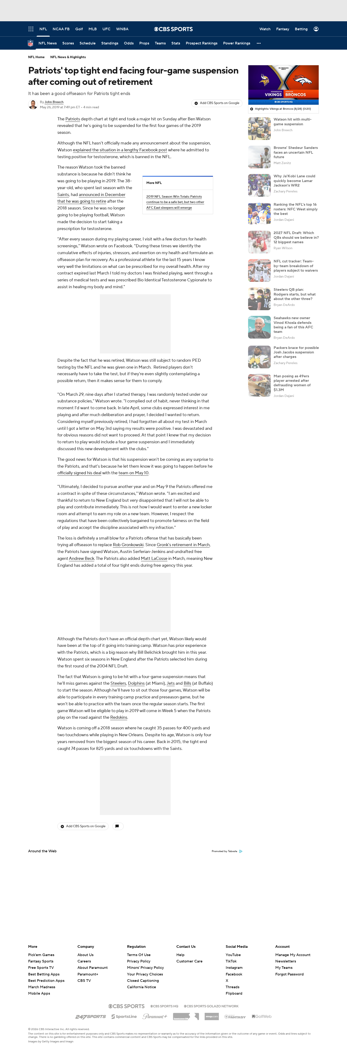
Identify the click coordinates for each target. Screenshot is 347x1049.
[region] (283, 85)
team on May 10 (133, 473)
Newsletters (285, 961)
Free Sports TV (41, 967)
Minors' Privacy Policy (145, 967)
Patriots (72, 119)
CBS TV (84, 980)
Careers (84, 961)
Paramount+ (87, 974)
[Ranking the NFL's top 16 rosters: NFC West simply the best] (259, 213)
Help (180, 955)
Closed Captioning (143, 976)
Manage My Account (292, 955)
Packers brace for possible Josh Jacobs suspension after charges (296, 352)
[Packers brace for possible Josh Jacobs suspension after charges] (259, 357)
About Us (85, 955)
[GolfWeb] (262, 1016)
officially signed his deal (79, 473)
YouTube (233, 955)
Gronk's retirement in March (183, 545)
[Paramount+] (155, 1015)
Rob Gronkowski (128, 545)
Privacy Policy (138, 961)
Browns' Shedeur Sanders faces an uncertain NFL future (296, 152)
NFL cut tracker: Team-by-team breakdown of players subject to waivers (296, 266)
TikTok (231, 961)
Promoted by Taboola (224, 851)
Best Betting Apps (43, 974)
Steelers (118, 683)
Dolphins (136, 683)
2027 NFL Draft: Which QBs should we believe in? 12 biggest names (296, 237)
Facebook (234, 974)
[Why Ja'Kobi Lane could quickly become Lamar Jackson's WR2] (259, 185)
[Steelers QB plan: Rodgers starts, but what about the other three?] (259, 298)
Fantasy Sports (40, 961)
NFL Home (36, 57)
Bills (187, 683)
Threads (232, 987)
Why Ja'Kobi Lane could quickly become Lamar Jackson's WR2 (294, 180)
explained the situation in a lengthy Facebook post (120, 150)
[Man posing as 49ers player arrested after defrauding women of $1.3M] (259, 385)
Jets (171, 683)
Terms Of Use (139, 955)
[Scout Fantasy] (235, 1016)
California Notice (141, 982)
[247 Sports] (90, 1015)
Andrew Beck (81, 558)
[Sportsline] (124, 1016)
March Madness (41, 987)
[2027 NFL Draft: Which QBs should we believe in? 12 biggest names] (259, 242)
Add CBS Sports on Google (219, 103)
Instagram (234, 967)
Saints (63, 194)
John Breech (54, 102)
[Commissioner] (186, 1014)
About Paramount (92, 967)
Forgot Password (289, 974)
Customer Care (189, 961)
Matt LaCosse (154, 558)
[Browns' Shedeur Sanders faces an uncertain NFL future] (259, 157)
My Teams (283, 967)
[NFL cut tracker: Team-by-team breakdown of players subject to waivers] (259, 270)
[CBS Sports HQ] (164, 1005)
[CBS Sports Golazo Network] (211, 1005)
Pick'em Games (41, 955)
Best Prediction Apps (46, 980)
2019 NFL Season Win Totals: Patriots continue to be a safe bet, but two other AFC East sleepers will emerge (175, 202)
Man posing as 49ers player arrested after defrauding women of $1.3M (292, 383)
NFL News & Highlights (68, 57)
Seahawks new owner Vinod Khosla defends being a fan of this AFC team (293, 325)
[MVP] (212, 1014)
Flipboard (234, 993)
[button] (259, 43)
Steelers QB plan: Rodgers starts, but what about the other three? (295, 294)
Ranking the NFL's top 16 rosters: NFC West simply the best (296, 209)
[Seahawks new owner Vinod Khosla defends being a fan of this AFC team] (259, 327)
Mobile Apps (39, 993)
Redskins (118, 717)
